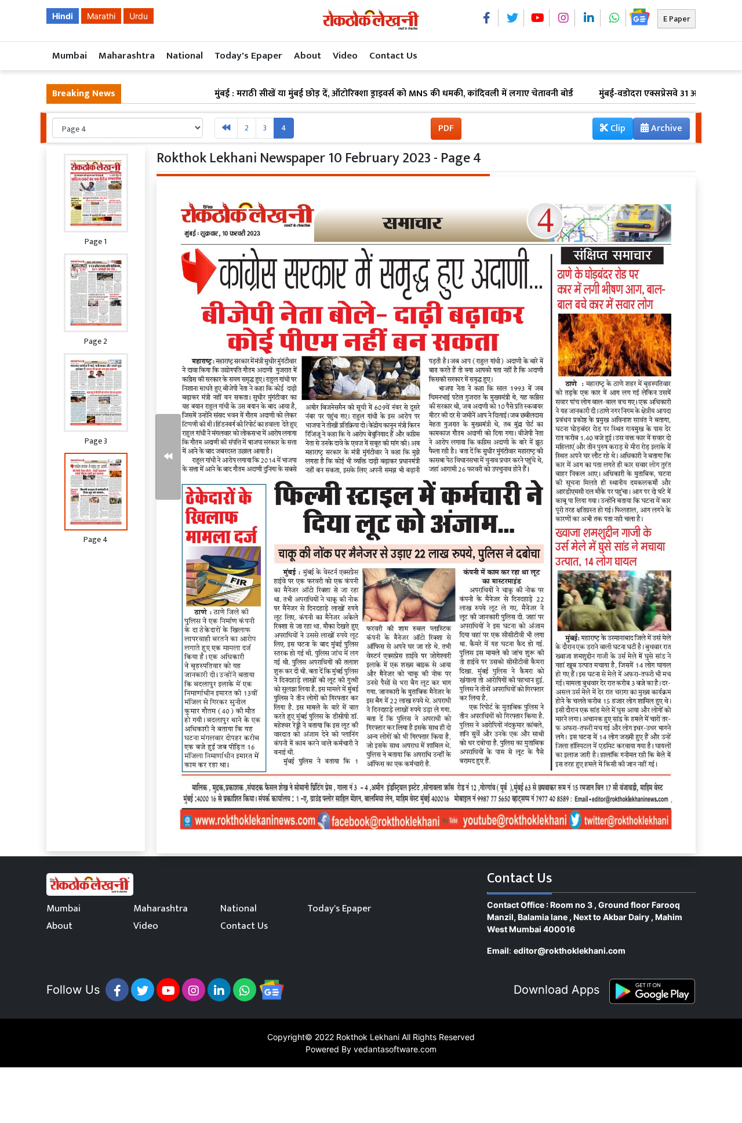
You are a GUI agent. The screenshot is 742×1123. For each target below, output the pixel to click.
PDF (446, 128)
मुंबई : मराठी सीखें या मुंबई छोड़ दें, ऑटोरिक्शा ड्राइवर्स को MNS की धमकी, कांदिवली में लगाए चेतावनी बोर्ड (347, 94)
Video (345, 56)
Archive (665, 128)
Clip (616, 128)
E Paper (676, 19)
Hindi (62, 16)
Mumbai (69, 56)
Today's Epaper (248, 56)
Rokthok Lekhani (367, 1037)
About (307, 56)
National (184, 56)
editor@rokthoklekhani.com (569, 950)
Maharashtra (127, 56)
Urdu (138, 16)
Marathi (101, 16)
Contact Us (393, 56)
